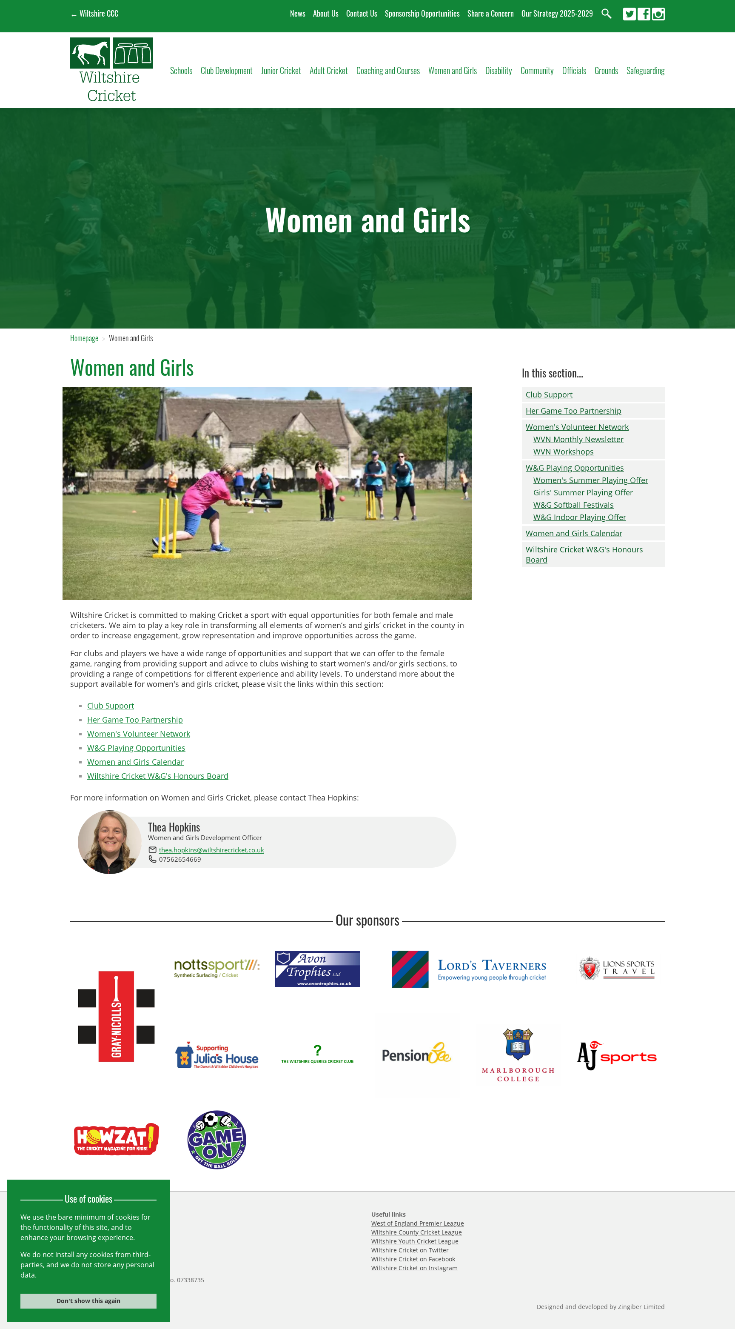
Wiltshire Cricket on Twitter (410, 1250)
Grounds (606, 70)
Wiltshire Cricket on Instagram (414, 1268)
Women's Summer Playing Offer (590, 480)
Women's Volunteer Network (138, 734)
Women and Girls (452, 70)
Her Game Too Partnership (135, 720)
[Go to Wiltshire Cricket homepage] (111, 97)
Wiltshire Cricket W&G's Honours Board (157, 776)
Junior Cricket (281, 70)
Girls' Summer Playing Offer (583, 492)
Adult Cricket (329, 70)
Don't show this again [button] (88, 1301)
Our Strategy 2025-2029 (557, 13)
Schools (181, 70)
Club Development (227, 70)
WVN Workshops (563, 451)
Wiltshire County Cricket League (416, 1232)
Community (537, 70)
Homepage (84, 337)
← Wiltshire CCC (94, 13)
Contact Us (361, 13)
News (297, 13)
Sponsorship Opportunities (422, 13)
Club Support (110, 705)
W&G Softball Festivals (573, 505)
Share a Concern (490, 13)
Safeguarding (646, 70)
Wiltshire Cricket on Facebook (413, 1259)
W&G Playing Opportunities (136, 748)
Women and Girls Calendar (135, 762)
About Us (326, 13)
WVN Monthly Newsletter (578, 439)
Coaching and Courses (388, 70)
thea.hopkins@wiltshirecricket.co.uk (211, 850)
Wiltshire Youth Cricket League (415, 1241)
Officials (574, 70)
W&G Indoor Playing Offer (579, 517)
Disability (498, 70)
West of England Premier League (417, 1223)
